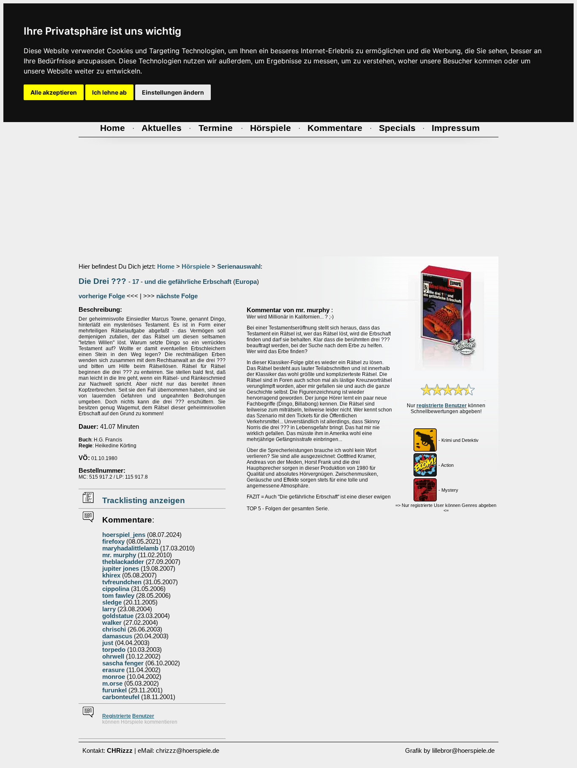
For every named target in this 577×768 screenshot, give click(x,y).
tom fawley (118, 595)
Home (165, 266)
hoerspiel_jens (123, 534)
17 (135, 281)
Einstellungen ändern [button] (173, 92)
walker (112, 622)
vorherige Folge (102, 296)
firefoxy (113, 541)
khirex (111, 575)
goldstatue (117, 616)
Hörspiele (196, 266)
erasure (113, 670)
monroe (113, 676)
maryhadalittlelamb (130, 548)
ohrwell (113, 656)
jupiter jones (120, 568)
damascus (117, 636)
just (107, 643)
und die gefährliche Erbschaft (187, 281)
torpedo (113, 649)
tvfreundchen (122, 582)
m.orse (112, 683)
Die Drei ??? (102, 281)
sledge (112, 602)
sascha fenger (123, 663)
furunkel (114, 690)
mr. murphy (119, 555)
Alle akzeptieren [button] (53, 92)
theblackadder (123, 561)
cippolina (115, 589)
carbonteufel (120, 697)
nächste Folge (177, 296)
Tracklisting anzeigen (143, 500)
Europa (246, 281)
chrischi (114, 629)
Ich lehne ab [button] (109, 92)
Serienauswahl (239, 266)
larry (109, 609)
